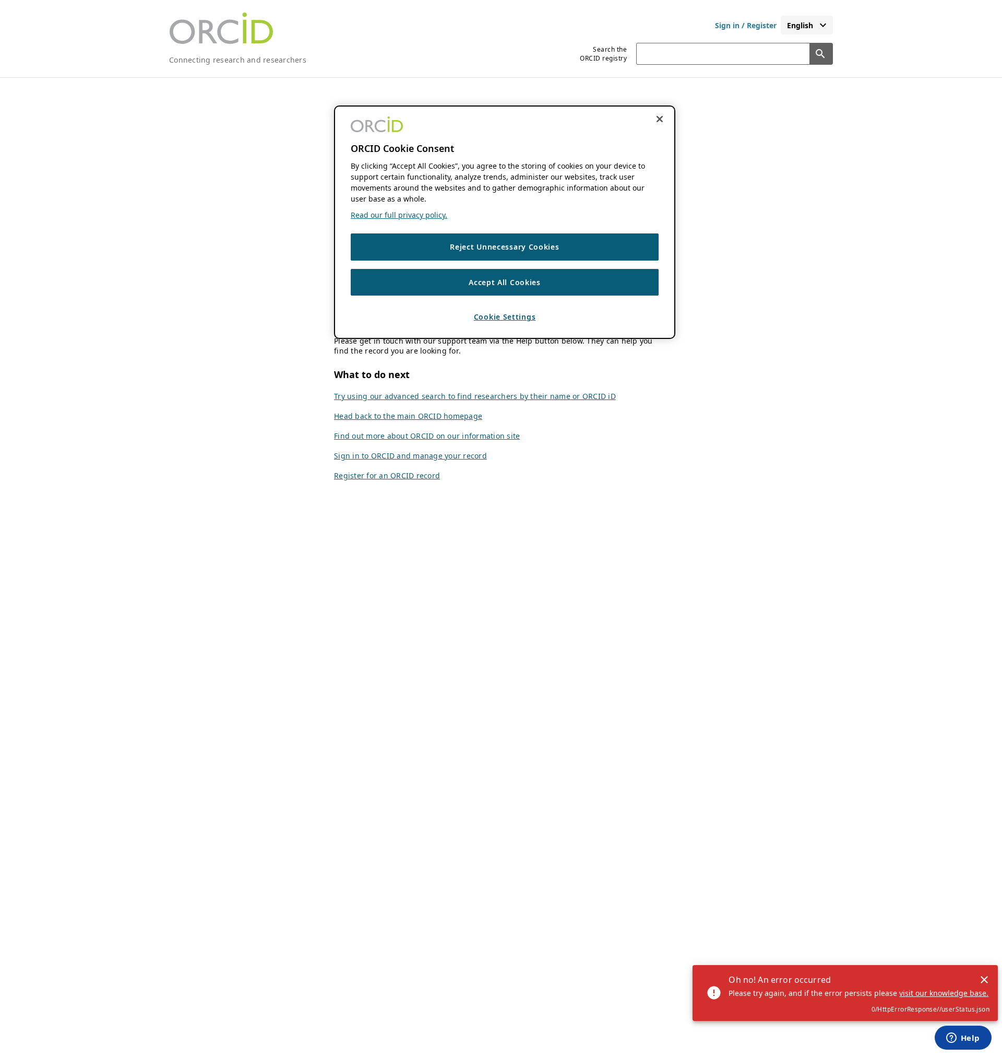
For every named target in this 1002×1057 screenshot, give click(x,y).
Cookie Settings (505, 317)
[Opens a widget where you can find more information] (963, 1039)
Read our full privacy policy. (399, 215)
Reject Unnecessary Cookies (504, 247)
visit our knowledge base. (943, 993)
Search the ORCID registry (603, 54)
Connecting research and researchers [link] (237, 60)
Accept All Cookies (505, 282)
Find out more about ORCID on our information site (427, 436)
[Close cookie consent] (659, 119)
